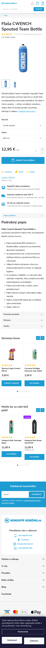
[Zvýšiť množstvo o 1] (42, 149)
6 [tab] (28, 391)
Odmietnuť (12, 640)
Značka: (8, 177)
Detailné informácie (26, 111)
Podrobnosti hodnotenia (32, 34)
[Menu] (42, 3)
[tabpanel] (11, 365)
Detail (11, 383)
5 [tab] (26, 391)
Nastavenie (23, 631)
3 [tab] (22, 391)
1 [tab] (17, 391)
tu (30, 625)
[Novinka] (34, 426)
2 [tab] (19, 391)
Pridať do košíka (25, 160)
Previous (38, 338)
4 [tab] (24, 391)
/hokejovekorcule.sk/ (25, 544)
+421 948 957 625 (25, 535)
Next (42, 338)
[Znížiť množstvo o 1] (42, 152)
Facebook (25, 540)
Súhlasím (34, 640)
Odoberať (36, 494)
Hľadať (39, 9)
